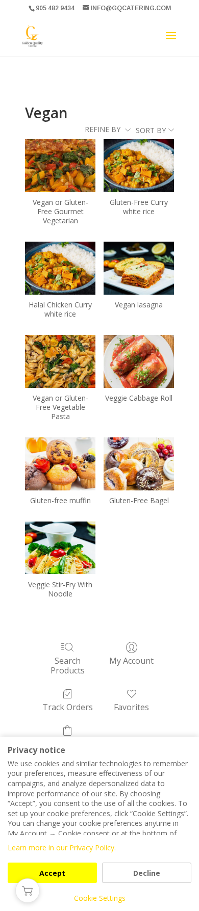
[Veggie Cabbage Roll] (139, 361)
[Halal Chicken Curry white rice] (60, 268)
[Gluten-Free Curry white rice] (139, 165)
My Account (131, 660)
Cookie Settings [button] (100, 898)
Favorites (131, 706)
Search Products (68, 665)
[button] (27, 890)
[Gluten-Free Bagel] (139, 463)
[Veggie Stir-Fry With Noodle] (60, 548)
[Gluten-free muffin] (60, 463)
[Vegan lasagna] (139, 268)
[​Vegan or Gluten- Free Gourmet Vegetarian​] (60, 165)
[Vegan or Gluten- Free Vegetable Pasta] (60, 361)
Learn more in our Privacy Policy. (62, 847)
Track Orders (67, 706)
